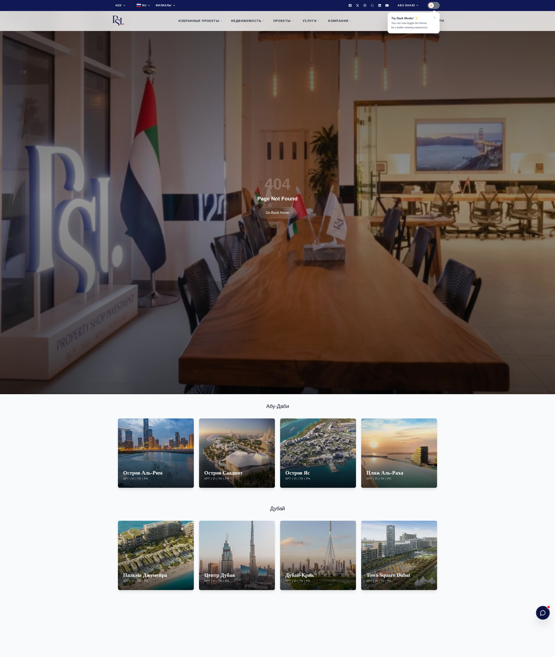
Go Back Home (277, 213)
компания (338, 21)
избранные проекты (198, 21)
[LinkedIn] (380, 5)
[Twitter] (357, 5)
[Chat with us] (543, 613)
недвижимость (246, 21)
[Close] (434, 17)
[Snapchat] (372, 5)
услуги (310, 21)
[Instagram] (365, 5)
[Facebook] (350, 5)
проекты (282, 21)
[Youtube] (387, 5)
